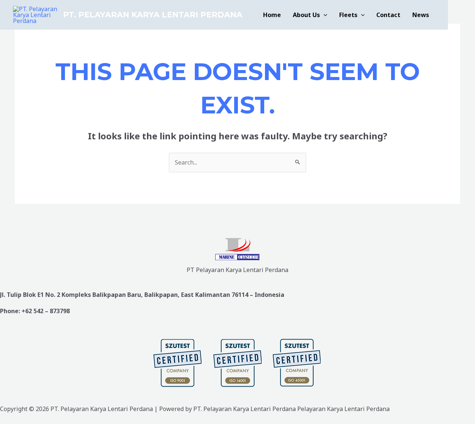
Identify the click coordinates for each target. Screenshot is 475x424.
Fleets (348, 15)
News (420, 15)
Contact (388, 15)
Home (272, 15)
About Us (306, 15)
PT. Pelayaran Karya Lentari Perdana (152, 14)
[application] (323, 14)
